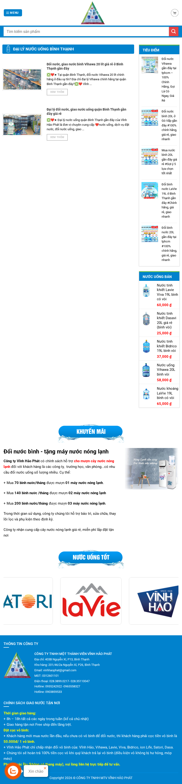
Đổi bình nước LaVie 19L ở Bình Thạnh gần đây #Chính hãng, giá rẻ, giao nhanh (169, 201)
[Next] (170, 601)
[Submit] (173, 31)
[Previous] (11, 601)
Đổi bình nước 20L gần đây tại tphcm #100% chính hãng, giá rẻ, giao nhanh (169, 244)
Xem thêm (57, 92)
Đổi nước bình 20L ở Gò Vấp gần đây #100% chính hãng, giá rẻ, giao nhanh (169, 125)
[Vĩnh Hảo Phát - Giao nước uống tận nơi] (92, 13)
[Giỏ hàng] (174, 13)
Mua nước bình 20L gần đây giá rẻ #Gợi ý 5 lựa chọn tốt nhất (169, 161)
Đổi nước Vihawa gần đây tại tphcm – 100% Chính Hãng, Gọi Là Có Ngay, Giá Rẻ (169, 79)
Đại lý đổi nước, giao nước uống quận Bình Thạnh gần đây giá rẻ (86, 112)
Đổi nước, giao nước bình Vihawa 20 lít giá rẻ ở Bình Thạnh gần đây (85, 66)
